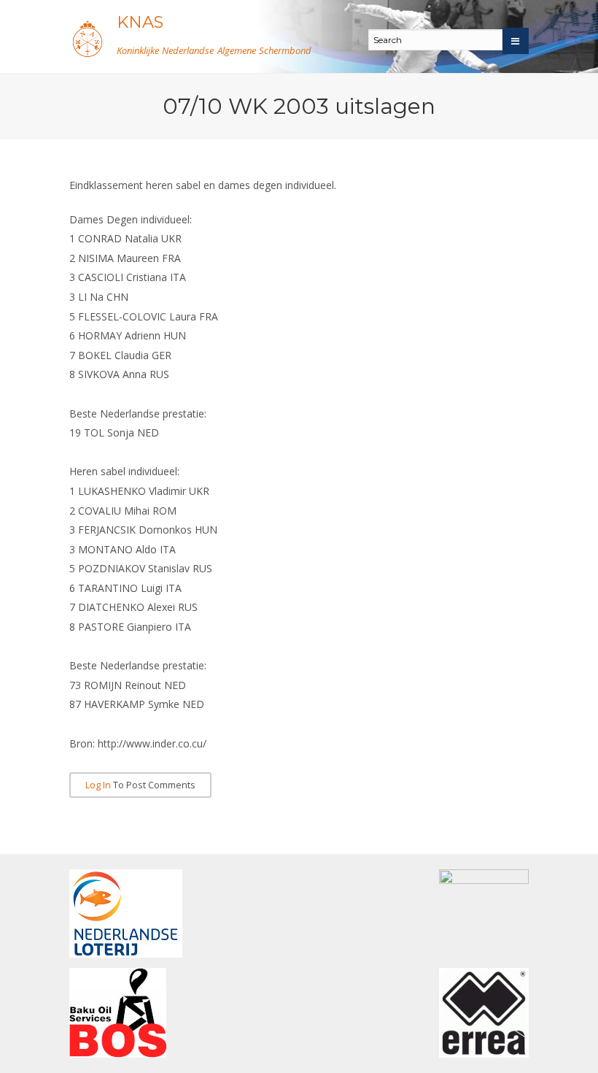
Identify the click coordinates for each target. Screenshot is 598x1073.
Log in (98, 785)
